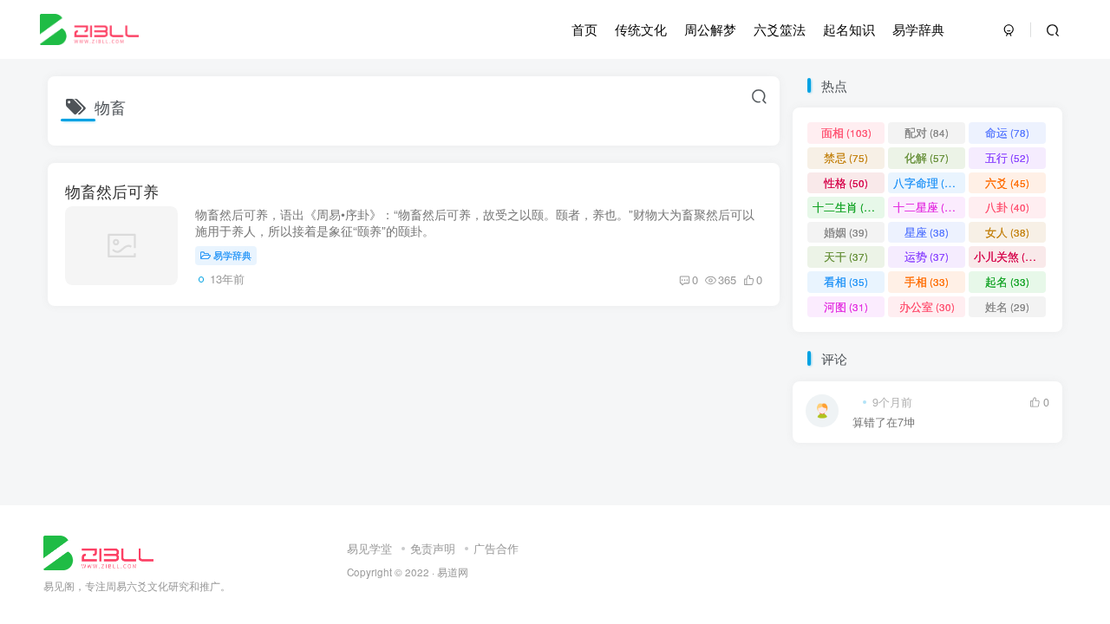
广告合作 (496, 548)
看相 (846, 281)
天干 (846, 256)
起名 (1007, 281)
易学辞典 (232, 255)
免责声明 (432, 548)
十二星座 (926, 206)
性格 (846, 182)
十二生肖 (846, 206)
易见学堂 (369, 548)
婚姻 (846, 232)
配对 (926, 132)
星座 (926, 232)
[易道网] (98, 551)
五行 (1007, 157)
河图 (846, 306)
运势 (926, 256)
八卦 (1007, 206)
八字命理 (926, 182)
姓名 (1007, 306)
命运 (1007, 132)
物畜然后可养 (112, 190)
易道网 (452, 572)
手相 (926, 281)
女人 (1007, 232)
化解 (926, 157)
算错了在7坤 (883, 422)
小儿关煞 (1007, 256)
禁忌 (846, 157)
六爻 (1007, 182)
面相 (846, 132)
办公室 (927, 306)
